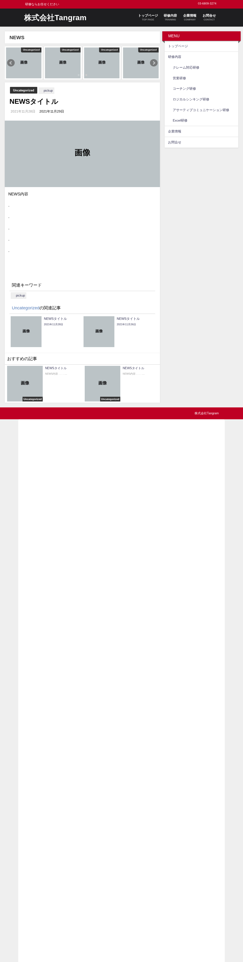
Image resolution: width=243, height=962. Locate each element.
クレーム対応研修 (186, 67)
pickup (48, 90)
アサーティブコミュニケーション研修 (201, 110)
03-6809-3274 (207, 3)
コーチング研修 (184, 88)
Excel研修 (180, 120)
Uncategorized (23, 90)
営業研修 (179, 78)
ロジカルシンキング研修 (191, 99)
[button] (11, 63)
